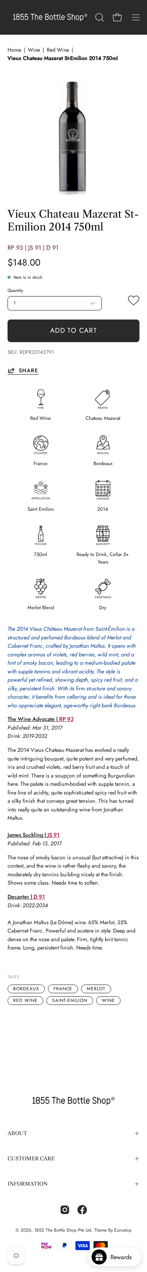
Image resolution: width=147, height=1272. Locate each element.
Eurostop (123, 1230)
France (63, 988)
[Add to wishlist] (133, 302)
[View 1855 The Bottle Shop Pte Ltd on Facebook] (82, 1209)
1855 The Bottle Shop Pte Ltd (62, 1230)
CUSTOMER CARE (31, 1158)
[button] (98, 17)
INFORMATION (27, 1184)
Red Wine (58, 50)
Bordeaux (26, 988)
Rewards (124, 1257)
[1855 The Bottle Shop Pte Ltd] (50, 17)
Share (28, 370)
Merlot (96, 988)
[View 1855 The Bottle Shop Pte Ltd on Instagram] (64, 1209)
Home (14, 50)
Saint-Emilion (69, 1000)
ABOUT (17, 1133)
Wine (34, 50)
